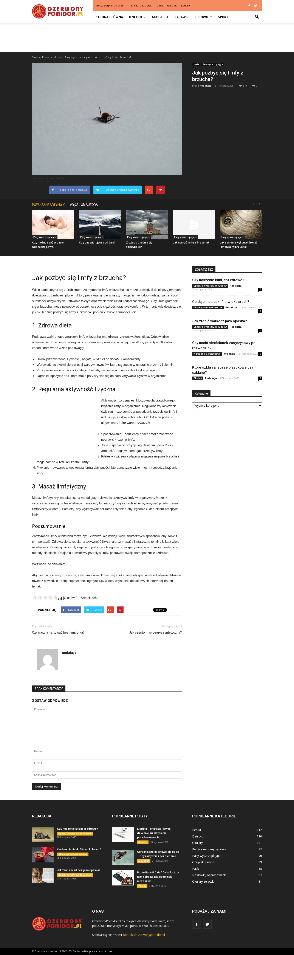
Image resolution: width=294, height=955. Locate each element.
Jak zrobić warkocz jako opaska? (219, 321)
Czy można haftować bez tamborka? (58, 632)
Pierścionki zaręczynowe (206, 353)
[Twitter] (255, 5)
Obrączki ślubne (203, 862)
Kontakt (185, 5)
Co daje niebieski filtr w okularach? (220, 301)
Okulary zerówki (203, 881)
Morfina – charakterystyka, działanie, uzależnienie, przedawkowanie (154, 833)
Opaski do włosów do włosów (210, 285)
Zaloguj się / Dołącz (142, 5)
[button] (257, 17)
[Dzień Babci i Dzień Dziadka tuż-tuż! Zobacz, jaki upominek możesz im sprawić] (123, 877)
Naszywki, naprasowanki (209, 875)
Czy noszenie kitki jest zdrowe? (218, 280)
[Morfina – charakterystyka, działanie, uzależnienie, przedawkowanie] (123, 834)
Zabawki (182, 17)
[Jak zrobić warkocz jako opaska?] (43, 875)
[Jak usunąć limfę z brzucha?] (194, 224)
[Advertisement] (147, 37)
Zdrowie (202, 17)
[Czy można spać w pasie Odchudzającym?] (53, 224)
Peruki (196, 830)
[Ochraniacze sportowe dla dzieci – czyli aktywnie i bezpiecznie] (123, 857)
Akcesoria (160, 17)
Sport (223, 17)
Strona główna (109, 17)
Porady (142, 885)
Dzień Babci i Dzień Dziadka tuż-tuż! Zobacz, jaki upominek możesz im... (158, 877)
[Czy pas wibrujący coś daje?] (100, 224)
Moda (196, 64)
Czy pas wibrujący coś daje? (97, 242)
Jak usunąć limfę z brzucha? (191, 242)
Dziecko (135, 17)
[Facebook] (249, 5)
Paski (196, 869)
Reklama (172, 5)
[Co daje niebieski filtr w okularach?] (43, 854)
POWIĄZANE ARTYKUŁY (48, 204)
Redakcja (206, 85)
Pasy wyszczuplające (213, 64)
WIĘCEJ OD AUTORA (84, 204)
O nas (160, 5)
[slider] (45, 597)
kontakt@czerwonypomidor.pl (144, 935)
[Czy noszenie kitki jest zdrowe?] (43, 834)
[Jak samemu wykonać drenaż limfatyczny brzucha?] (241, 224)
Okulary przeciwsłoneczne (207, 307)
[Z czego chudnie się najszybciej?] (147, 224)
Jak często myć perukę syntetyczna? (155, 632)
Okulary (197, 378)
